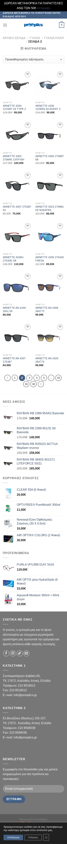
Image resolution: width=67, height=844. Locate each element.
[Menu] (5, 25)
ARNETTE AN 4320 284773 (46, 360)
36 (33, 384)
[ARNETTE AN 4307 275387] (17, 337)
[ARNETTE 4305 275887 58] (49, 135)
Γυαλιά (35, 38)
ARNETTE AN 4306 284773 (46, 309)
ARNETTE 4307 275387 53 (17, 208)
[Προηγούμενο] (7, 378)
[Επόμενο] (41, 384)
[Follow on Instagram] (13, 653)
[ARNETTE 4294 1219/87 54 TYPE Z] (17, 85)
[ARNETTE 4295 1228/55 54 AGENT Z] (49, 85)
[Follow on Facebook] (6, 653)
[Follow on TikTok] (20, 653)
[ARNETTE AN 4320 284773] (49, 337)
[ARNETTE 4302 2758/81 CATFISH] (17, 135)
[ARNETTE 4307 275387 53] (17, 186)
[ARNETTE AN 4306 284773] (49, 287)
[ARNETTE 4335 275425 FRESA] (49, 236)
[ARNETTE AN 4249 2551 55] (17, 287)
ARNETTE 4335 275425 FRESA (49, 259)
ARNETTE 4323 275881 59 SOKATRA (49, 208)
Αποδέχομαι (13, 837)
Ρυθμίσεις (33, 837)
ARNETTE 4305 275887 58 (49, 158)
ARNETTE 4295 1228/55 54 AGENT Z (48, 107)
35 (26, 384)
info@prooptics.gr (25, 695)
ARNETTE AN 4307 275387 (14, 360)
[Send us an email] (26, 653)
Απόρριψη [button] (43, 8)
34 (58, 377)
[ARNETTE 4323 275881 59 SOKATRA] (49, 186)
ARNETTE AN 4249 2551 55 (14, 309)
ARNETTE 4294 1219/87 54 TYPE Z (14, 107)
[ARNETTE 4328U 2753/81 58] (17, 236)
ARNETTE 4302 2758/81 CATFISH (13, 158)
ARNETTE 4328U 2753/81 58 (13, 259)
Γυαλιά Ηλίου (54, 38)
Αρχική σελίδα (14, 38)
